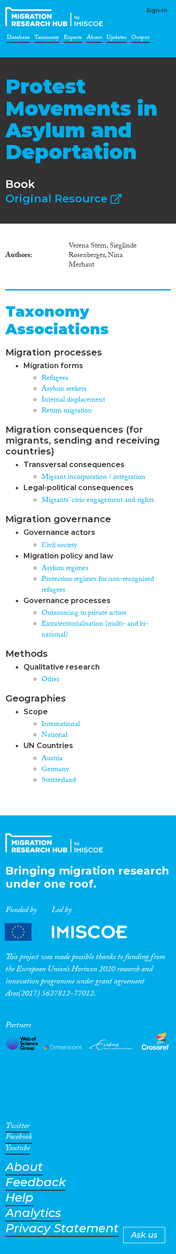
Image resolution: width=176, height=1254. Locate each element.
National (54, 736)
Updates (117, 39)
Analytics (33, 1213)
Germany (55, 770)
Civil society (59, 546)
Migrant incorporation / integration (93, 478)
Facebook (18, 1138)
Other (50, 680)
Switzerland (59, 781)
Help (19, 1198)
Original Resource (58, 198)
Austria (52, 759)
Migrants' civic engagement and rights (98, 501)
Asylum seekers (64, 390)
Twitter (17, 1127)
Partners (73, 932)
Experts (73, 39)
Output (140, 39)
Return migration (67, 411)
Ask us (144, 1235)
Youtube (17, 1149)
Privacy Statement (62, 1228)
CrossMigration (56, 16)
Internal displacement (73, 400)
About (94, 39)
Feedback (35, 1182)
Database (18, 39)
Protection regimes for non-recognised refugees (98, 585)
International (61, 725)
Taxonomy (46, 39)
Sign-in (156, 10)
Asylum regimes (65, 569)
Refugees (55, 379)
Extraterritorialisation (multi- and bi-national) (95, 629)
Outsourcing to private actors (84, 614)
